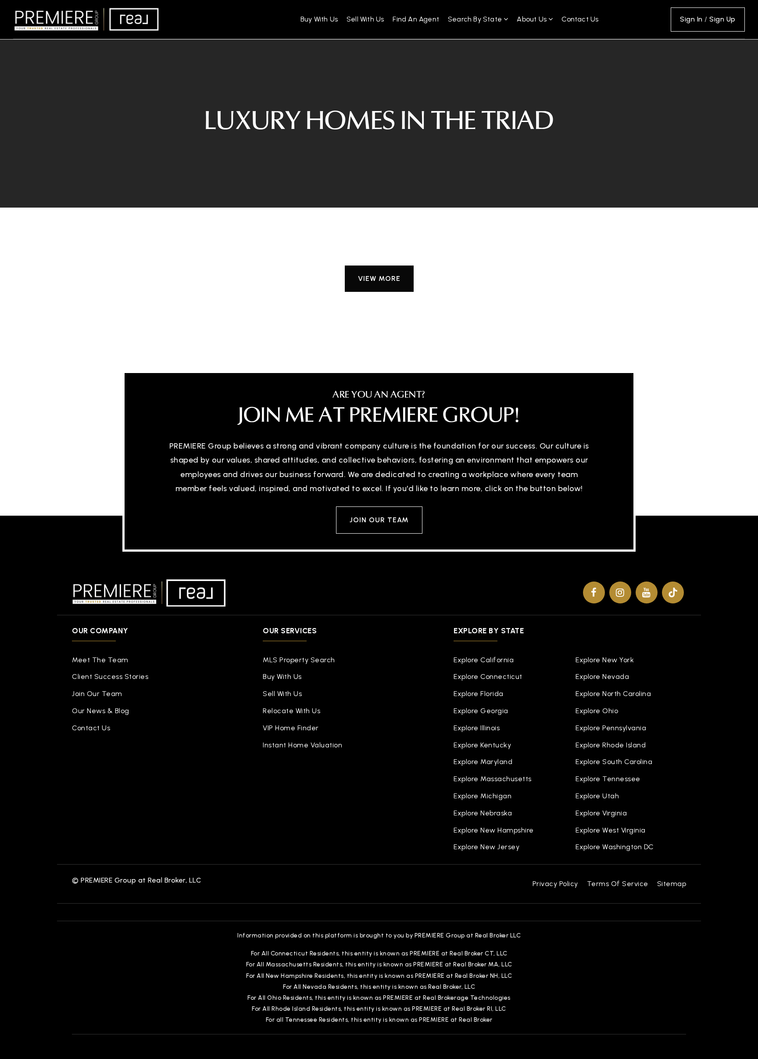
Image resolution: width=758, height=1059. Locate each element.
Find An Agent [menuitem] (416, 19)
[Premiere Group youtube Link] (647, 592)
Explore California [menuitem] (484, 660)
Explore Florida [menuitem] (479, 693)
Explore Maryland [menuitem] (483, 761)
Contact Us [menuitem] (579, 19)
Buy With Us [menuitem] (319, 19)
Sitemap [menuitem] (671, 884)
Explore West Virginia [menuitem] (611, 830)
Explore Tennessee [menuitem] (608, 779)
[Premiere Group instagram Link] (620, 592)
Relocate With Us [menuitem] (291, 711)
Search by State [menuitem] (476, 19)
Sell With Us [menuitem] (365, 19)
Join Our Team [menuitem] (97, 693)
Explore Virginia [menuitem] (601, 813)
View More (379, 278)
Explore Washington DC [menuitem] (615, 847)
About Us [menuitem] (532, 19)
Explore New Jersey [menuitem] (486, 847)
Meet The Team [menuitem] (100, 660)
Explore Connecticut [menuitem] (488, 676)
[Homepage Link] (86, 19)
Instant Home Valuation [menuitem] (302, 745)
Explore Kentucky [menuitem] (482, 745)
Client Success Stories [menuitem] (110, 676)
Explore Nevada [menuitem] (602, 676)
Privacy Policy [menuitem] (555, 884)
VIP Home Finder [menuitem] (291, 728)
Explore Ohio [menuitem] (597, 711)
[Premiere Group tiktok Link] (673, 592)
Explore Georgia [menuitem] (481, 711)
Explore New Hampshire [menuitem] (494, 830)
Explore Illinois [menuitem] (477, 728)
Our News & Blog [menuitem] (100, 711)
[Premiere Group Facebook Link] (594, 592)
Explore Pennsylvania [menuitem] (611, 728)
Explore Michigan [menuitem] (482, 796)
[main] (379, 169)
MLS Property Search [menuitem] (299, 660)
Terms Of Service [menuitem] (617, 884)
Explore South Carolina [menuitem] (614, 761)
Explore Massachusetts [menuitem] (493, 779)
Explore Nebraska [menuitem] (483, 813)
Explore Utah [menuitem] (597, 796)
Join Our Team (379, 520)
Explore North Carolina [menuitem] (613, 693)
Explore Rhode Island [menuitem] (611, 745)
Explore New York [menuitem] (605, 660)
